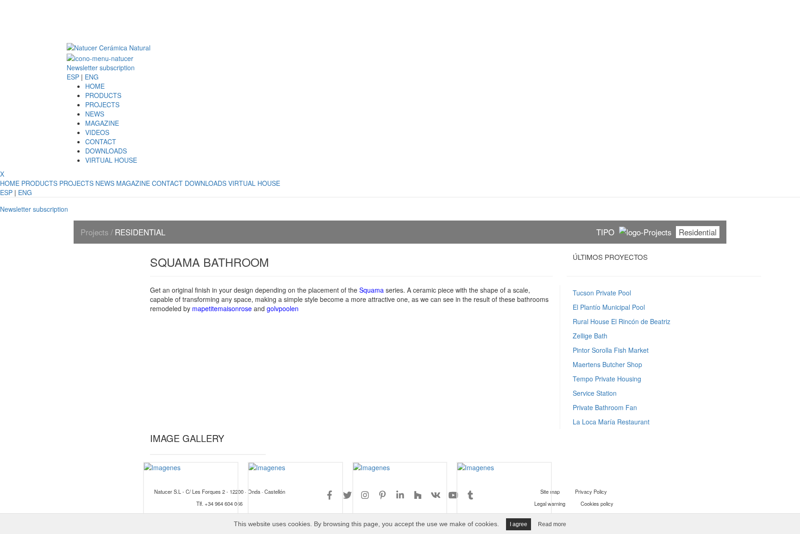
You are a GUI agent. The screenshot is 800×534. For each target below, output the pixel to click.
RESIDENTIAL (140, 232)
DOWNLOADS (106, 150)
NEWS (94, 113)
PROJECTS (102, 104)
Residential (698, 232)
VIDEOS (97, 132)
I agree (518, 524)
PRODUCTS (103, 95)
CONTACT (100, 141)
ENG (92, 76)
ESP (73, 76)
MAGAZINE (102, 123)
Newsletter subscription (101, 67)
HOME (95, 86)
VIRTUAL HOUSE (111, 160)
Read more (552, 524)
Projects (96, 232)
